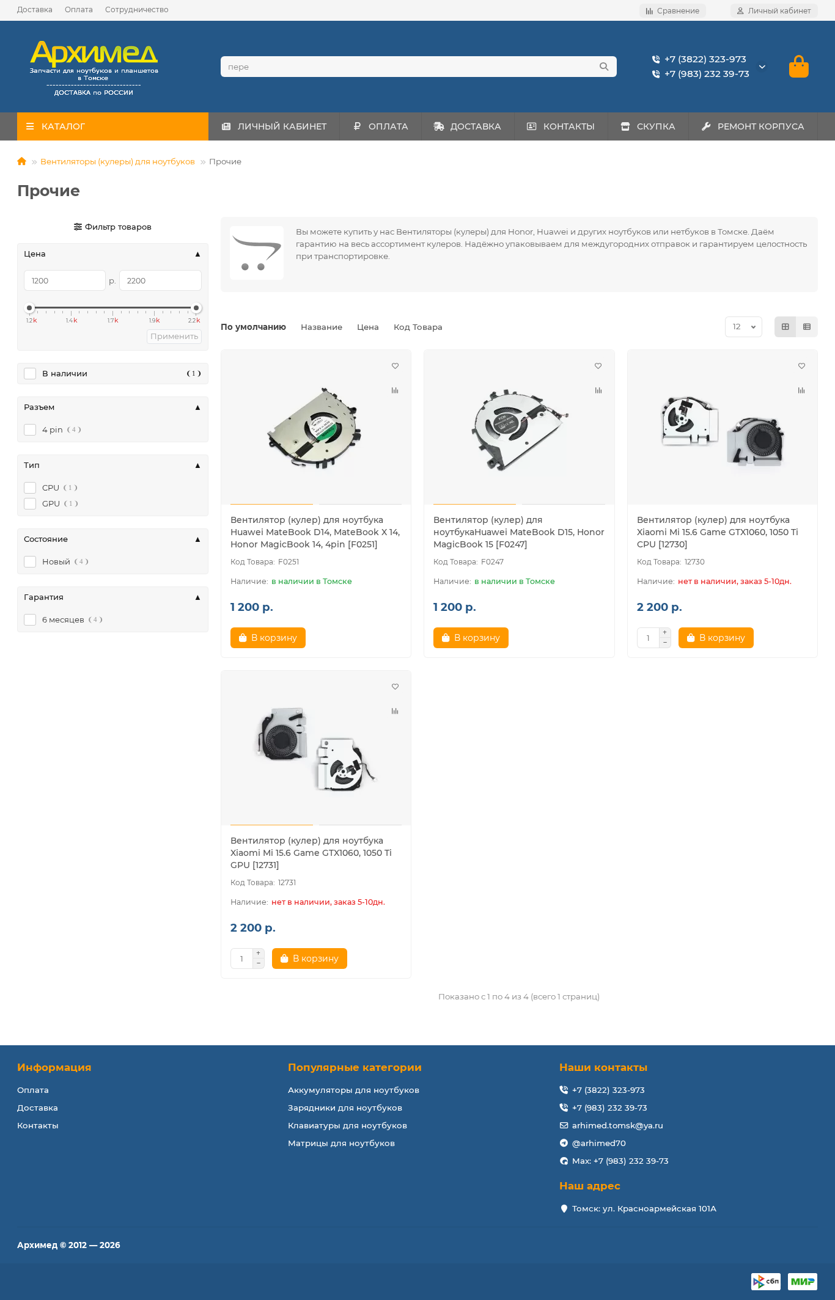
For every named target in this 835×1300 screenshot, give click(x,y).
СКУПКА (656, 126)
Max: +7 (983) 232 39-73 (620, 1161)
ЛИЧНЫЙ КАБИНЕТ (282, 126)
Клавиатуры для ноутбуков (347, 1125)
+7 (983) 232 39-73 (706, 73)
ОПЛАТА (388, 126)
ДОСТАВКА (476, 126)
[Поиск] (604, 66)
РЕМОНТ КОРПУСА (761, 126)
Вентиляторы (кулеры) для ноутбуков (117, 161)
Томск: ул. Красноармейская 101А (644, 1208)
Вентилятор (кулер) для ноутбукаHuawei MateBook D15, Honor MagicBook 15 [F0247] (519, 532)
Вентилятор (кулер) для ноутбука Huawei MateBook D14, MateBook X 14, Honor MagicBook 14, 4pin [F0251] (315, 532)
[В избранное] (395, 366)
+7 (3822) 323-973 (705, 59)
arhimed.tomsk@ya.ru (617, 1125)
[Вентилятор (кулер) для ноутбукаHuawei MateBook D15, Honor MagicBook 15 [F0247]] (519, 428)
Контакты (38, 1125)
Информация (54, 1067)
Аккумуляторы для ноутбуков (353, 1090)
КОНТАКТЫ (569, 126)
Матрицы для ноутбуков (341, 1143)
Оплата (79, 9)
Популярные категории (355, 1067)
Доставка (35, 9)
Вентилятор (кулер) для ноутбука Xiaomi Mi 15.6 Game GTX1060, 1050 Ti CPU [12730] (717, 532)
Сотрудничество (137, 9)
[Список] (807, 326)
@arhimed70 (599, 1143)
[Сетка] (785, 326)
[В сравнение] (395, 390)
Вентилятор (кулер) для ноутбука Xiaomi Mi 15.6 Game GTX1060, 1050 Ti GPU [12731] (311, 853)
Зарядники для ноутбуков (345, 1107)
